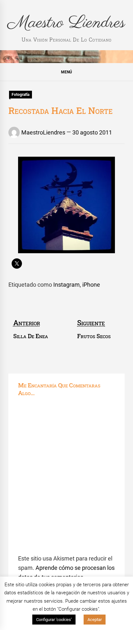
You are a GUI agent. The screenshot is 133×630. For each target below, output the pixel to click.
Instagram (66, 284)
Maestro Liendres (66, 23)
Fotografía (20, 94)
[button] (66, 72)
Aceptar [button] (94, 619)
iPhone (91, 284)
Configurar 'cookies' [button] (54, 619)
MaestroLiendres (43, 132)
